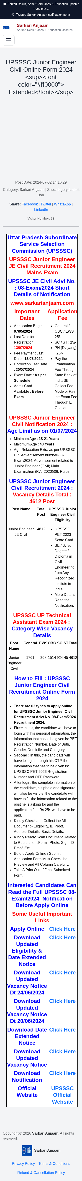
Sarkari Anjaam (45, 1133)
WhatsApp (62, 204)
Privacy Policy (23, 1164)
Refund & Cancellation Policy (41, 1173)
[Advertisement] (41, 139)
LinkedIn (41, 210)
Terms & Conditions (54, 1164)
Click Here (62, 929)
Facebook (30, 204)
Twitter (46, 204)
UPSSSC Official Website (62, 1095)
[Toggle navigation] (9, 40)
